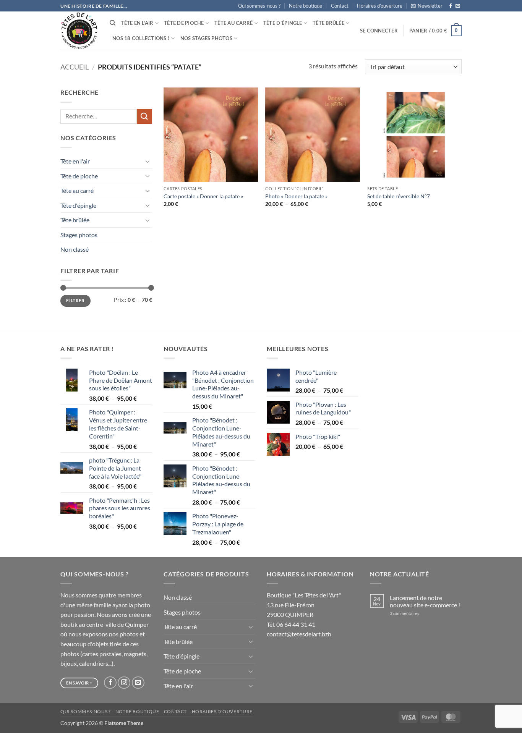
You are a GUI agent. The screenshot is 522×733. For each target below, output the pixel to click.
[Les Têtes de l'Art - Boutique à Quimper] (79, 31)
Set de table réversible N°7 (398, 196)
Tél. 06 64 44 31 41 (291, 624)
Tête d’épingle (282, 23)
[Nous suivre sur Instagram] (124, 682)
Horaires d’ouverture (379, 6)
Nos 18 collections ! (141, 38)
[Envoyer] (144, 116)
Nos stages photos (206, 38)
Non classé (74, 249)
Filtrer (75, 300)
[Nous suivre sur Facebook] (450, 6)
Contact (340, 6)
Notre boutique (305, 6)
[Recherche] (112, 23)
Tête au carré (233, 23)
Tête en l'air (75, 161)
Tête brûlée (328, 23)
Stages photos (78, 234)
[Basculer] (147, 161)
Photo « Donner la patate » (296, 196)
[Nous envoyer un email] (458, 6)
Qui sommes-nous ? (259, 6)
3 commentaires (414, 613)
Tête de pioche (184, 23)
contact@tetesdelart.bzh (299, 634)
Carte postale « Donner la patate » (203, 196)
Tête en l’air (137, 23)
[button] (427, 5)
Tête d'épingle (78, 205)
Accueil (74, 67)
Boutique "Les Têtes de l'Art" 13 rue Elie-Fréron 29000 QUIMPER (304, 604)
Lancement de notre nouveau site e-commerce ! (425, 601)
